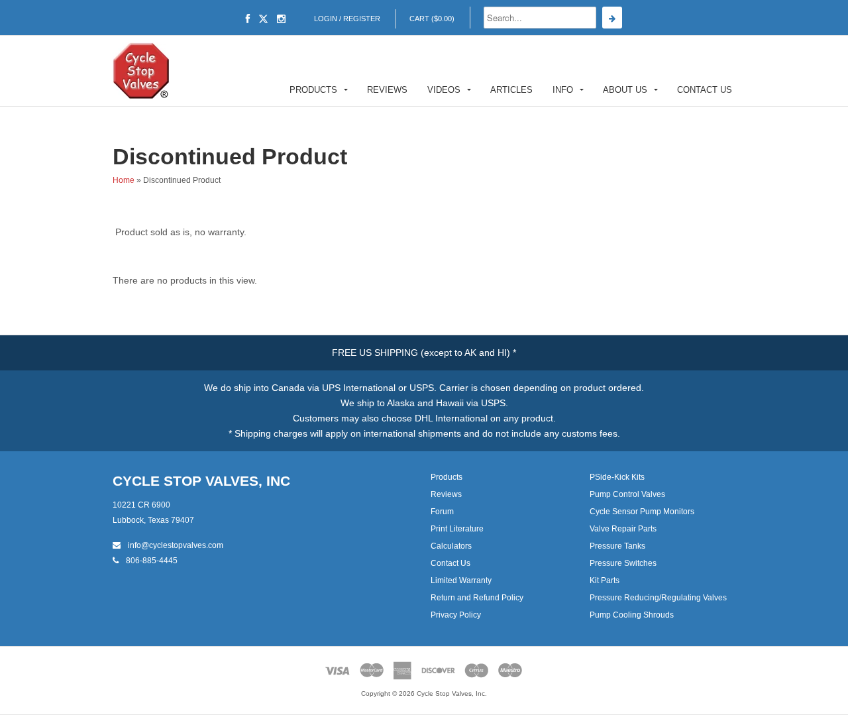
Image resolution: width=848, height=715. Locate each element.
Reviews (387, 90)
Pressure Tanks (617, 546)
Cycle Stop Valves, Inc (201, 480)
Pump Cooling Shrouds (632, 615)
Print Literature (457, 528)
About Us (625, 90)
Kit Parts (604, 580)
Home (123, 180)
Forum (442, 511)
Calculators (451, 546)
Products (313, 90)
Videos (443, 90)
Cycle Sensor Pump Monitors (642, 511)
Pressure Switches (623, 563)
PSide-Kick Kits (617, 477)
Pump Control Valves (627, 494)
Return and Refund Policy (477, 597)
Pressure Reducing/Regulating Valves (658, 597)
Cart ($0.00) (431, 19)
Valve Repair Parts (623, 528)
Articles (511, 90)
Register (361, 19)
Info (563, 90)
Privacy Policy (456, 615)
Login (325, 19)
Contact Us (704, 90)
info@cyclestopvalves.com (174, 545)
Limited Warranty (461, 580)
